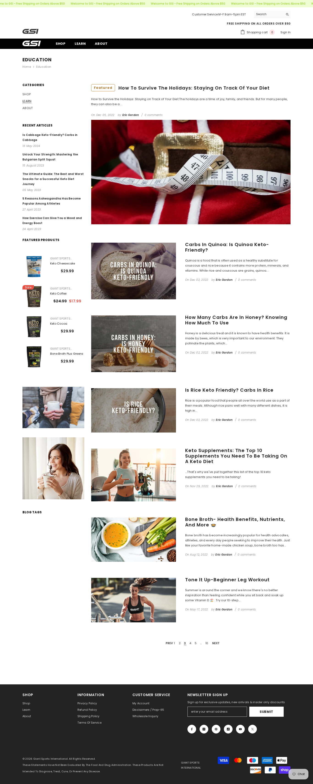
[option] (175, 374)
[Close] (250, 329)
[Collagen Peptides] (222, 361)
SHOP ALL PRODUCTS (196, 417)
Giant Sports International (175, 386)
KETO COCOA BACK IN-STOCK (106, 392)
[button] (156, 374)
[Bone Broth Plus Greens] (175, 361)
